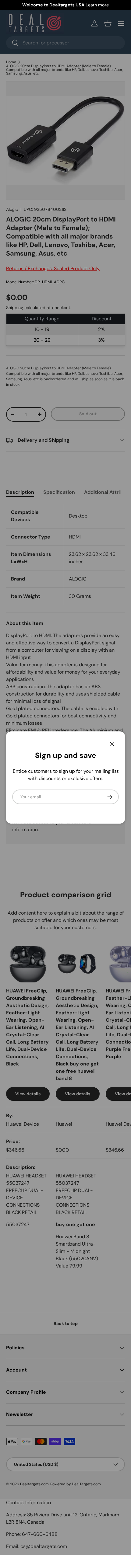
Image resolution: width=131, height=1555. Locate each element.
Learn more (97, 5)
